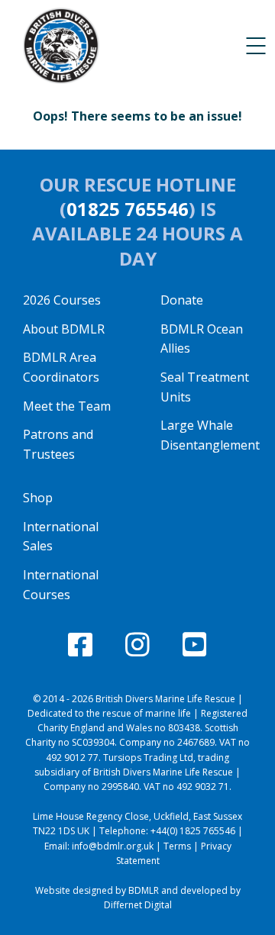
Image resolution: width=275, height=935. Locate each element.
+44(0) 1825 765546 (192, 830)
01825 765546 (127, 208)
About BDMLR (64, 329)
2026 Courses (62, 300)
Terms (177, 846)
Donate (181, 300)
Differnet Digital (138, 904)
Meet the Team (67, 406)
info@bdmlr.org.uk (113, 846)
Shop (38, 497)
